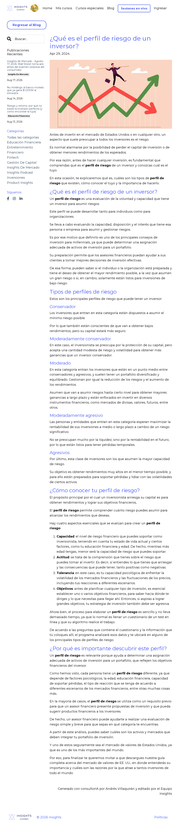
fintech (13, 157)
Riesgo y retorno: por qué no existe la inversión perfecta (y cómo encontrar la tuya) (24, 108)
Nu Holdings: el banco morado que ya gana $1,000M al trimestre (25, 90)
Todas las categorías (23, 137)
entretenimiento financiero (20, 149)
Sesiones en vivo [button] (134, 8)
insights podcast (20, 173)
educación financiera (19, 116)
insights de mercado (18, 74)
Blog (110, 8)
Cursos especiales (90, 8)
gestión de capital (22, 163)
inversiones (16, 178)
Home (47, 8)
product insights (20, 183)
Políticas (161, 817)
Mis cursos (64, 8)
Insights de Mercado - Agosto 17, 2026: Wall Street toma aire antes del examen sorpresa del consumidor (25, 66)
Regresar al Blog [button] (27, 25)
